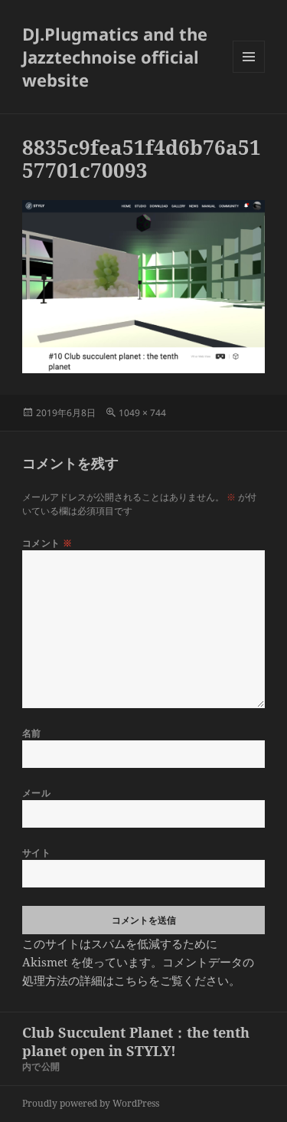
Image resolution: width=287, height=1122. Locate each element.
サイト (36, 852)
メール (36, 792)
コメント (47, 543)
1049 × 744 (142, 412)
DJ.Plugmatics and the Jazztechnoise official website (114, 56)
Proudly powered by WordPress (90, 1103)
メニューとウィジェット (249, 72)
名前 (31, 733)
